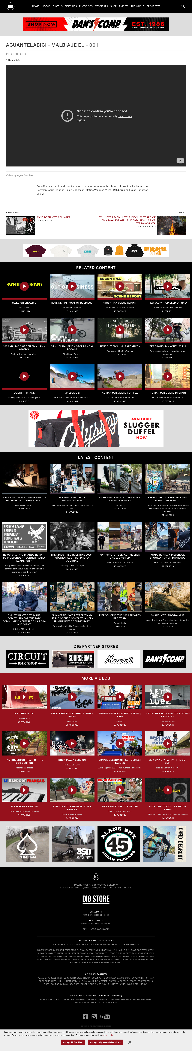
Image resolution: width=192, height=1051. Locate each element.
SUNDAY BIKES (72, 984)
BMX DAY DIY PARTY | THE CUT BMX (168, 761)
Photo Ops (86, 6)
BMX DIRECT (56, 978)
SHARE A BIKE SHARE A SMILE (95, 984)
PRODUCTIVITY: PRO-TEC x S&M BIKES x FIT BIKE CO (168, 499)
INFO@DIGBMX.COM (99, 929)
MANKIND (92, 981)
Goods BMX (93, 999)
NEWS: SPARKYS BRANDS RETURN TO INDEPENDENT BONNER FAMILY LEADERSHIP (24, 557)
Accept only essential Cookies (105, 1042)
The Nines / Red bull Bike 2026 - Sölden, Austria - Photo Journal (72, 557)
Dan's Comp (68, 999)
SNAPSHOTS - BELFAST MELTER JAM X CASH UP (120, 556)
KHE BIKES (51, 981)
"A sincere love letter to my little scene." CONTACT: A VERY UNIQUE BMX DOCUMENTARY (72, 618)
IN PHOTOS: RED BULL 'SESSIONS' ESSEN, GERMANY (120, 499)
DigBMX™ (113, 885)
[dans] (96, 24)
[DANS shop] (164, 659)
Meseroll (105, 999)
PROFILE (124, 981)
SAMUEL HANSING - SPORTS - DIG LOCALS (72, 348)
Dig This (58, 6)
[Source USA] (73, 659)
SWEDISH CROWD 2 (24, 302)
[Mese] (119, 659)
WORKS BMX (133, 984)
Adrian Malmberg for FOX (120, 392)
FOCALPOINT (137, 978)
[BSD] (73, 844)
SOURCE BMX (57, 984)
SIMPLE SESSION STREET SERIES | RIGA (120, 715)
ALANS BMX (43, 978)
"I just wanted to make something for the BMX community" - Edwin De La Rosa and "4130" (24, 620)
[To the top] (96, 876)
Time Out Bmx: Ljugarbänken (120, 346)
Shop (113, 6)
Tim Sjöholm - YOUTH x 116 (168, 346)
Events (123, 6)
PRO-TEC (142, 981)
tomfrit (96, 1026)
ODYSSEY (113, 981)
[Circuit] (27, 659)
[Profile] (164, 844)
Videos (46, 6)
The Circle (137, 6)
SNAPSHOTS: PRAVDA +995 (167, 615)
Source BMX (81, 1002)
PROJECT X (153, 6)
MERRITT (103, 981)
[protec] (27, 844)
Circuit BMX (54, 999)
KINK (60, 981)
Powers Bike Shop (121, 999)
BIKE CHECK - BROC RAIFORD (120, 806)
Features (71, 6)
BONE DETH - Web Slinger (53, 217)
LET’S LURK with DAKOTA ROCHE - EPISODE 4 (168, 715)
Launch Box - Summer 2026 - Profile (72, 808)
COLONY (96, 978)
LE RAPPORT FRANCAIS (24, 806)
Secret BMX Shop (142, 999)
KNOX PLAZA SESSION (72, 760)
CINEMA (86, 978)
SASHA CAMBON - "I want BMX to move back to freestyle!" (24, 499)
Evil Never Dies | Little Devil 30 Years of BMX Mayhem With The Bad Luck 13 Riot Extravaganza (127, 220)
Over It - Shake (24, 392)
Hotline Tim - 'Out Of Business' (72, 302)
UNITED (114, 984)
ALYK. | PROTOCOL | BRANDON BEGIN (167, 808)
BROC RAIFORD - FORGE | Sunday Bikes (72, 715)
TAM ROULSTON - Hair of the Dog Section (24, 761)
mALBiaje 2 (72, 392)
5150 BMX (81, 999)
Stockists (101, 6)
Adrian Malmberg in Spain (168, 392)
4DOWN (144, 984)
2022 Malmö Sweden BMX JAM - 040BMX (24, 348)
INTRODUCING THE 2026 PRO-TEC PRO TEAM (120, 617)
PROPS (133, 981)
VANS (122, 984)
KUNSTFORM (70, 981)
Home (35, 6)
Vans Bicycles (109, 1002)
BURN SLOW (75, 978)
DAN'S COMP (123, 978)
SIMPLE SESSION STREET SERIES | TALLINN (120, 761)
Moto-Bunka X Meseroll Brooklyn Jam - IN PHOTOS (168, 556)
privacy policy (108, 1035)
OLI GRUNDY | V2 (24, 713)
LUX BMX (82, 981)
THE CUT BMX (108, 978)
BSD (65, 978)
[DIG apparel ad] (96, 250)
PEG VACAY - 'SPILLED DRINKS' (168, 302)
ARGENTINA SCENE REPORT (120, 302)
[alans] (119, 844)
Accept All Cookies (72, 1042)
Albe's (43, 999)
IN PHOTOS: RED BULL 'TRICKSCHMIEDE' (72, 499)
